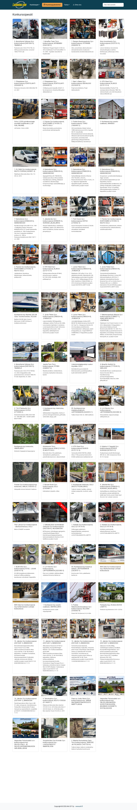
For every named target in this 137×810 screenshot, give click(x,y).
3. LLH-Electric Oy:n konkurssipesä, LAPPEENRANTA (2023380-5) (53, 569)
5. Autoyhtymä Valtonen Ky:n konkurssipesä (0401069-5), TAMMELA (24, 43)
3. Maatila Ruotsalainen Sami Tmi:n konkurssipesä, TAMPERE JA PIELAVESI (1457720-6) (82, 742)
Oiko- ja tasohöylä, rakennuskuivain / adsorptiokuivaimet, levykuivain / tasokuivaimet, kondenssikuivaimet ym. (82, 49)
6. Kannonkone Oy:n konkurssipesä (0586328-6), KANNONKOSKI (110, 171)
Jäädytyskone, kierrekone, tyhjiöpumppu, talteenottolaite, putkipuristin (23, 275)
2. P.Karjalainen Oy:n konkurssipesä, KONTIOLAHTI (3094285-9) (53, 83)
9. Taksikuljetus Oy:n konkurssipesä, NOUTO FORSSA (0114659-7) (54, 700)
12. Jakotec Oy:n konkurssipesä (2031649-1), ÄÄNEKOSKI (82, 642)
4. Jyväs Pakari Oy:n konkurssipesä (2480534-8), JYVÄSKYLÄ (81, 316)
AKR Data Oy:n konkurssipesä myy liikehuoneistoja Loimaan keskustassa (110, 569)
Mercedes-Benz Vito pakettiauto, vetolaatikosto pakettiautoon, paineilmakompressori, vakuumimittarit (54, 455)
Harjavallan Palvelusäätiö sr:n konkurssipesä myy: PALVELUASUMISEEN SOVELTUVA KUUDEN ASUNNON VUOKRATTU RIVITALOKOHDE (110, 703)
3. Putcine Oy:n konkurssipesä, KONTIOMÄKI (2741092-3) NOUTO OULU (53, 123)
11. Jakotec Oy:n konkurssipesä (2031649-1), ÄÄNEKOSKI (54, 642)
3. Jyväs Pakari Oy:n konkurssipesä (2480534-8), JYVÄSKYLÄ (53, 316)
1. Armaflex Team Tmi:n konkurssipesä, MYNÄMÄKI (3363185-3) (52, 43)
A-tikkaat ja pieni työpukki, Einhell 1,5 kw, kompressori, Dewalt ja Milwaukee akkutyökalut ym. (53, 90)
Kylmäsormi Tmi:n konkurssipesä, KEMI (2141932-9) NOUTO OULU (54, 448)
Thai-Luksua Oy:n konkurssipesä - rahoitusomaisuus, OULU (25, 526)
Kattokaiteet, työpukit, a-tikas (51, 491)
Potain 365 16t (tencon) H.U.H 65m (81, 613)
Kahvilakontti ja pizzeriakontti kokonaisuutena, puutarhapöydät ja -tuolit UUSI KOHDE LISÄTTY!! (81, 370)
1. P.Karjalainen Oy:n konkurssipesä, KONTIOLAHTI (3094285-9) (24, 83)
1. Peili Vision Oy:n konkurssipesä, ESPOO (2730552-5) (79, 221)
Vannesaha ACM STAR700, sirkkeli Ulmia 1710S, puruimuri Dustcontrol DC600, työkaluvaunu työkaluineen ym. (82, 455)
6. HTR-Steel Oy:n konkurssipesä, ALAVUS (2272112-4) (108, 83)
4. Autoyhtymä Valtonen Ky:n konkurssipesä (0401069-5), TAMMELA (24, 366)
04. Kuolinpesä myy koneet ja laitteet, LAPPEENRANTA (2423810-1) (81, 569)
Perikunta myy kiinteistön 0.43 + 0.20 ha (111, 609)
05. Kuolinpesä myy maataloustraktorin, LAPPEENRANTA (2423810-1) (82, 410)
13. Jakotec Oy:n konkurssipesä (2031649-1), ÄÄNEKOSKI (111, 642)
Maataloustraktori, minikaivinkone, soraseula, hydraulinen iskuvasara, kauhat (52, 372)
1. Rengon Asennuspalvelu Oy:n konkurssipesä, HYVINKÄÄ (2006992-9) (82, 43)
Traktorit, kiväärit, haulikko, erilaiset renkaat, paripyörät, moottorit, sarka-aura (81, 491)
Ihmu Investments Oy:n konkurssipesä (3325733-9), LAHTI (110, 43)
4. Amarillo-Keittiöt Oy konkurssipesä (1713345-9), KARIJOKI (110, 366)
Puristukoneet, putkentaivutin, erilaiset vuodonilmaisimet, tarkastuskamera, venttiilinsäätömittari (111, 227)
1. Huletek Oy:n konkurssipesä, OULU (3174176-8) (82, 526)
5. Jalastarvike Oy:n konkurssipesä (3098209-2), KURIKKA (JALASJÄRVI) (53, 221)
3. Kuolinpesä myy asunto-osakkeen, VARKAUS (109, 122)
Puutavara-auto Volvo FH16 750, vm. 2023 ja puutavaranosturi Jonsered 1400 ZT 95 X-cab (24, 49)
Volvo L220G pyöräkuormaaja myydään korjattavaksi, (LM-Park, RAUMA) (24, 123)
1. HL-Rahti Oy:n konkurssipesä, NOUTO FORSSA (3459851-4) (25, 170)
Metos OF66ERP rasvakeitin (22, 529)
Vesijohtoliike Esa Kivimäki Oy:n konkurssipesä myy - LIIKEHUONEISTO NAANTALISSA (54, 743)
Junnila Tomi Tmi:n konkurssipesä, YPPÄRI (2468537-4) (51, 366)
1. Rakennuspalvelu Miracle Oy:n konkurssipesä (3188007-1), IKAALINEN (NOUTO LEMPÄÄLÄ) (111, 317)
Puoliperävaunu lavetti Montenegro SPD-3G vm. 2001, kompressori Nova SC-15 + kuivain (110, 455)
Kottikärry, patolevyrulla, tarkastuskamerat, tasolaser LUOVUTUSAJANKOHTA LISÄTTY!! (109, 531)
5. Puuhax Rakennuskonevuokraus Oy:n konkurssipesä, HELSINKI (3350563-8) (81, 608)
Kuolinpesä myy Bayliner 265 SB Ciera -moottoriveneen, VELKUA (25, 316)
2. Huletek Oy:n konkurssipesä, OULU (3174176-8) (110, 526)
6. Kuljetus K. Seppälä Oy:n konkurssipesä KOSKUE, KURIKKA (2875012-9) (109, 448)
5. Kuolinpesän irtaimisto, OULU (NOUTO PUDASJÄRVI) (82, 485)
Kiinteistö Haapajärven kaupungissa (24, 451)
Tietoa (66, 5)
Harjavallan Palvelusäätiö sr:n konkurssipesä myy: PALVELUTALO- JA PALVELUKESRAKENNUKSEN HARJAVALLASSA (24, 744)
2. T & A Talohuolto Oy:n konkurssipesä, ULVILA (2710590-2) (22, 410)
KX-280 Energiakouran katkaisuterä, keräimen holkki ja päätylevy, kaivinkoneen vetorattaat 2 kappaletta (25, 575)
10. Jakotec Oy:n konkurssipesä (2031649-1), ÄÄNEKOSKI (25, 642)
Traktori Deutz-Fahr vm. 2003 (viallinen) (82, 415)
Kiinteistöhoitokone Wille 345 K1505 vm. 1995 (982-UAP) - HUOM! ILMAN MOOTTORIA (24, 416)
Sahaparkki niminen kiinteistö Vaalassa (25, 489)
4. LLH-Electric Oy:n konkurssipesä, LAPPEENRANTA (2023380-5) (110, 410)
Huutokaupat (34, 5)
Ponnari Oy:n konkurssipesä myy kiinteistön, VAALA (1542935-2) (25, 485)
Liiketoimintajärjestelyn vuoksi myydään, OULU (82, 365)
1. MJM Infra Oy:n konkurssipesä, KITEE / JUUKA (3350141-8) (25, 569)
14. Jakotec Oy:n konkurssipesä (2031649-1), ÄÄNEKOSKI (25, 699)
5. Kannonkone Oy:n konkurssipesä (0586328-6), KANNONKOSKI (81, 171)
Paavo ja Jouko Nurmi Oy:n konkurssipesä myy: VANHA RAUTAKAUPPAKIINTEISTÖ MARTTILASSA (81, 701)
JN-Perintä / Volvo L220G (21, 128)
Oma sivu (77, 5)
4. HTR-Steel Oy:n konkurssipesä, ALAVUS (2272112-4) (79, 448)
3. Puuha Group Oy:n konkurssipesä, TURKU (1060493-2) (79, 123)
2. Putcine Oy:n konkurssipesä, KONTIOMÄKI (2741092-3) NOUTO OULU (25, 269)
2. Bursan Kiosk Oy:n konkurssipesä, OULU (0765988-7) (50, 486)
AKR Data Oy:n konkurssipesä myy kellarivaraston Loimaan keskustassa (24, 607)
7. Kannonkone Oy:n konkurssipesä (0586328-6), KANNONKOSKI (24, 221)
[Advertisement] (68, 781)
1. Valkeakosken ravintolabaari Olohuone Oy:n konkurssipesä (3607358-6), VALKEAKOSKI (53, 526)
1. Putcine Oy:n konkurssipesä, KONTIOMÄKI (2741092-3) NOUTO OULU (110, 221)
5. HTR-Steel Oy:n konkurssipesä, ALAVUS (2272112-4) (51, 269)
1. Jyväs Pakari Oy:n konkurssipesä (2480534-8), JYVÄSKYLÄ (81, 269)
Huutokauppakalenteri (53, 5)
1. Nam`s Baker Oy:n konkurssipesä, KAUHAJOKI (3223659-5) (81, 83)
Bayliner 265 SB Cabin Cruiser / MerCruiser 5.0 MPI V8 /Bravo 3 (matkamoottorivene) (23, 321)
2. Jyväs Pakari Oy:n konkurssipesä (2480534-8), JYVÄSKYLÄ (110, 269)
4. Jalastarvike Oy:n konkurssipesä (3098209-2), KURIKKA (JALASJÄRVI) (110, 486)
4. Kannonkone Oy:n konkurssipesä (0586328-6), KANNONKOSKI (53, 171)
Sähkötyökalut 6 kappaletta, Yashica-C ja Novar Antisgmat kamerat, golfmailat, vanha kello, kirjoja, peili (54, 414)
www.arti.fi (79, 806)
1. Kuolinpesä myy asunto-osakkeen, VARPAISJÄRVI (52, 606)
